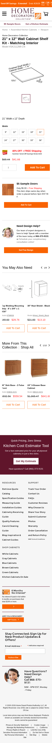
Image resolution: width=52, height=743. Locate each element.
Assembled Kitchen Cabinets (24, 30)
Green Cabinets (10, 572)
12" (14, 132)
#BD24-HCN (38, 392)
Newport (44, 30)
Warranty (33, 526)
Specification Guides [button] (13, 498)
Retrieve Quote (10, 489)
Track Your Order (37, 489)
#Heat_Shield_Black (41, 315)
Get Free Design (26, 250)
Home (5, 30)
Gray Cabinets (9, 558)
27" (14, 140)
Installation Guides (12, 507)
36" (40, 140)
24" (5, 140)
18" (31, 132)
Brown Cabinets (10, 567)
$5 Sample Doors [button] (12, 24)
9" (6, 132)
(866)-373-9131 (36, 469)
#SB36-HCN (12, 392)
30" (23, 140)
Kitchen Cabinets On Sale (15, 577)
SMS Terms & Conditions (36, 539)
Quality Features (10, 521)
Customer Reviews (38, 503)
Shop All (27, 347)
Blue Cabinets (9, 563)
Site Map (32, 735)
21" (40, 132)
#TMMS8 (10, 315)
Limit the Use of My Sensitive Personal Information (24, 731)
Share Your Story (36, 512)
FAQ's (31, 498)
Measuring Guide (11, 503)
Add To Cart (37, 167)
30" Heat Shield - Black (38, 306)
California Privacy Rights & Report (27, 729)
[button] (45, 14)
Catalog (6, 493)
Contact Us (33, 493)
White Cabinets (10, 554)
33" (31, 140)
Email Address (24, 646)
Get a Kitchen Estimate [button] (37, 24)
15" (23, 132)
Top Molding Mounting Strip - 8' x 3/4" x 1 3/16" (12, 309)
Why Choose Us (36, 507)
